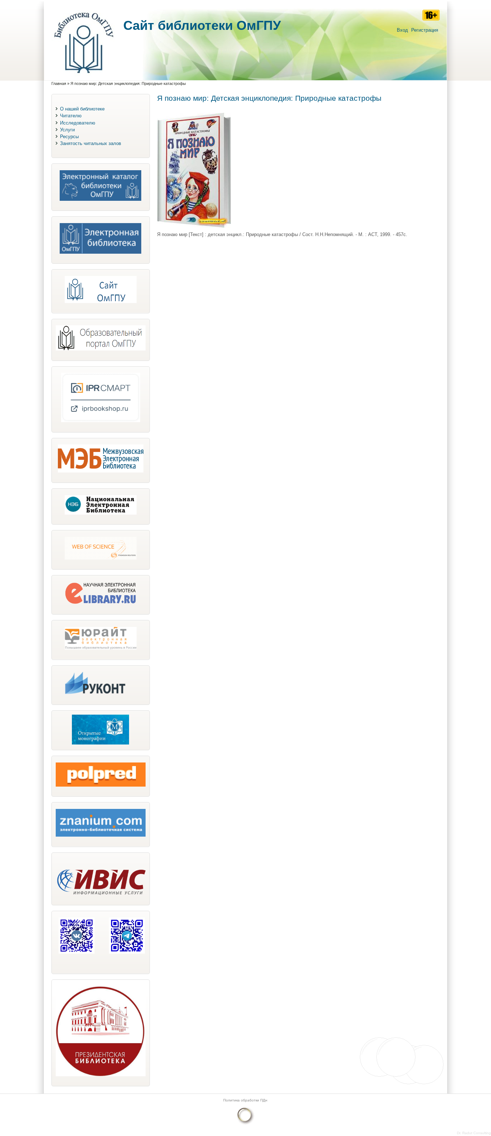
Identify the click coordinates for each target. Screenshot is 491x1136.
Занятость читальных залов (90, 143)
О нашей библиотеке (82, 109)
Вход (402, 30)
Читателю (71, 115)
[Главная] (83, 77)
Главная (58, 83)
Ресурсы (69, 136)
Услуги (67, 129)
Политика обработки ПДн (245, 1100)
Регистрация (424, 30)
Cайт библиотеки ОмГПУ (202, 25)
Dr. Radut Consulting (474, 1133)
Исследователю (77, 123)
